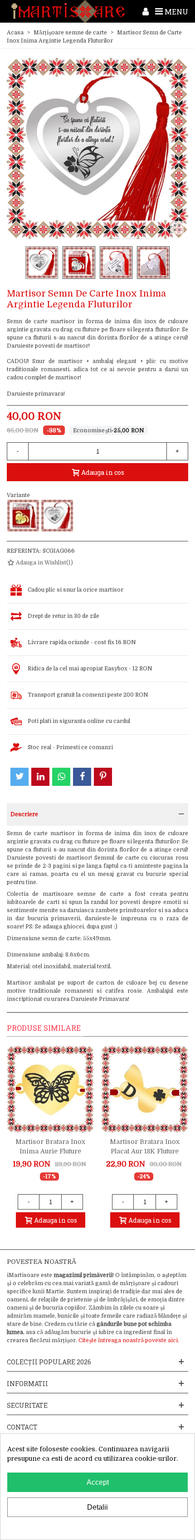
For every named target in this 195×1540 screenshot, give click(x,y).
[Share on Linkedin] (40, 777)
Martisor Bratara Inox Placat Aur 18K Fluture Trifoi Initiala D (145, 1151)
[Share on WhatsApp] (61, 777)
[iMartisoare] (68, 11)
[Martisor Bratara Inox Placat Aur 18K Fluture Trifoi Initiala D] (144, 1089)
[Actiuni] (145, 11)
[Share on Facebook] (82, 777)
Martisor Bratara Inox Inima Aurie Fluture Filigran (50, 1151)
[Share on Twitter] (19, 777)
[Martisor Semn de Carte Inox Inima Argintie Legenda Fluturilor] (57, 515)
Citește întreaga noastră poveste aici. (128, 1340)
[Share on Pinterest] (103, 777)
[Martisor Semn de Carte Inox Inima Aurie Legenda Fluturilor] (23, 515)
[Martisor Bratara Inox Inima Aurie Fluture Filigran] (50, 1089)
